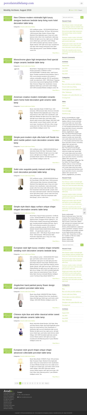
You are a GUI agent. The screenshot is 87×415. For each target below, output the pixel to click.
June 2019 (65, 71)
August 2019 (65, 65)
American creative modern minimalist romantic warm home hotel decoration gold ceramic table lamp (35, 100)
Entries (65, 108)
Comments (66, 111)
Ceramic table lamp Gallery (27, 26)
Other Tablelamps (67, 92)
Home (71, 10)
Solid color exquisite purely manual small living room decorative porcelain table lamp (72, 51)
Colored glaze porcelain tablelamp (71, 89)
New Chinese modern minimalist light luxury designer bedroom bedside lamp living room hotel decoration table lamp (36, 20)
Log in (64, 105)
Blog (63, 81)
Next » (47, 383)
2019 (76, 10)
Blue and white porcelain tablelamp (71, 84)
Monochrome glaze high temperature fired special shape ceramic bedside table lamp (72, 33)
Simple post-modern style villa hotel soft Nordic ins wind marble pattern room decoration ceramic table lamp (36, 140)
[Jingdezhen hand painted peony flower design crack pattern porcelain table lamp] (20, 300)
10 (42, 383)
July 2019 (64, 68)
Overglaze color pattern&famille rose (72, 95)
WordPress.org (66, 113)
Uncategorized (66, 97)
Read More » (56, 53)
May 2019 (65, 73)
